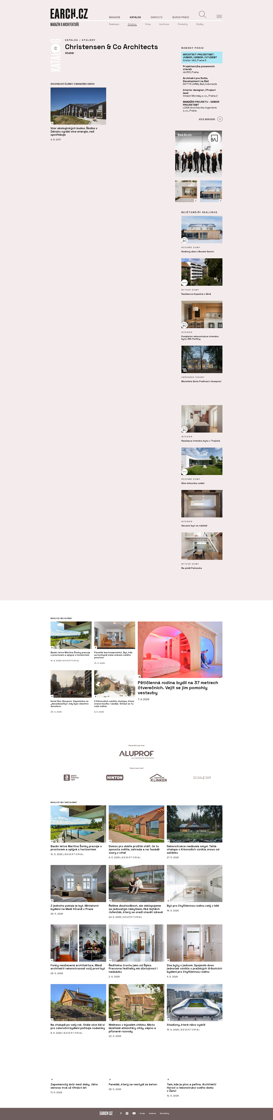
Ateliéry (132, 24)
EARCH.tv (156, 17)
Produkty (183, 24)
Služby (199, 24)
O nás (142, 1113)
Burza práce (180, 17)
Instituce (164, 24)
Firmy (148, 24)
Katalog (135, 17)
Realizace (114, 24)
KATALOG (71, 40)
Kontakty (164, 1113)
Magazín (114, 17)
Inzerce (152, 1113)
